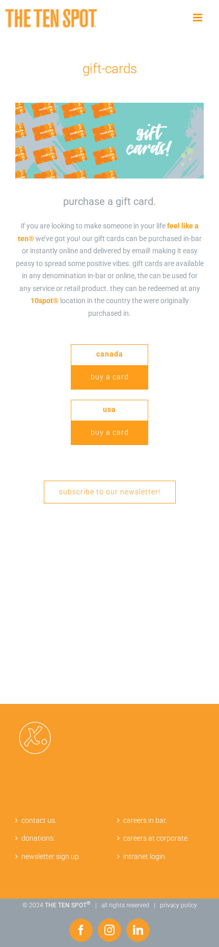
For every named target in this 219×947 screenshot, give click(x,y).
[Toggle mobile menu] (198, 18)
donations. (38, 838)
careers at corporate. (156, 838)
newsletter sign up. (50, 856)
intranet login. (145, 856)
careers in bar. (145, 820)
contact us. (39, 820)
